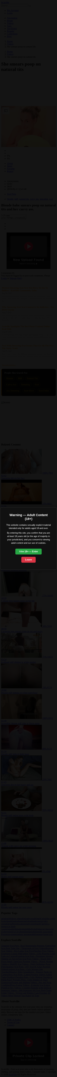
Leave (28, 559)
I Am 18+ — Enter (28, 551)
